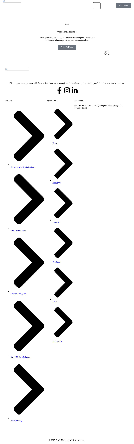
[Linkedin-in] (74, 90)
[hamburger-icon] (96, 5)
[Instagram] (67, 90)
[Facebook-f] (59, 90)
